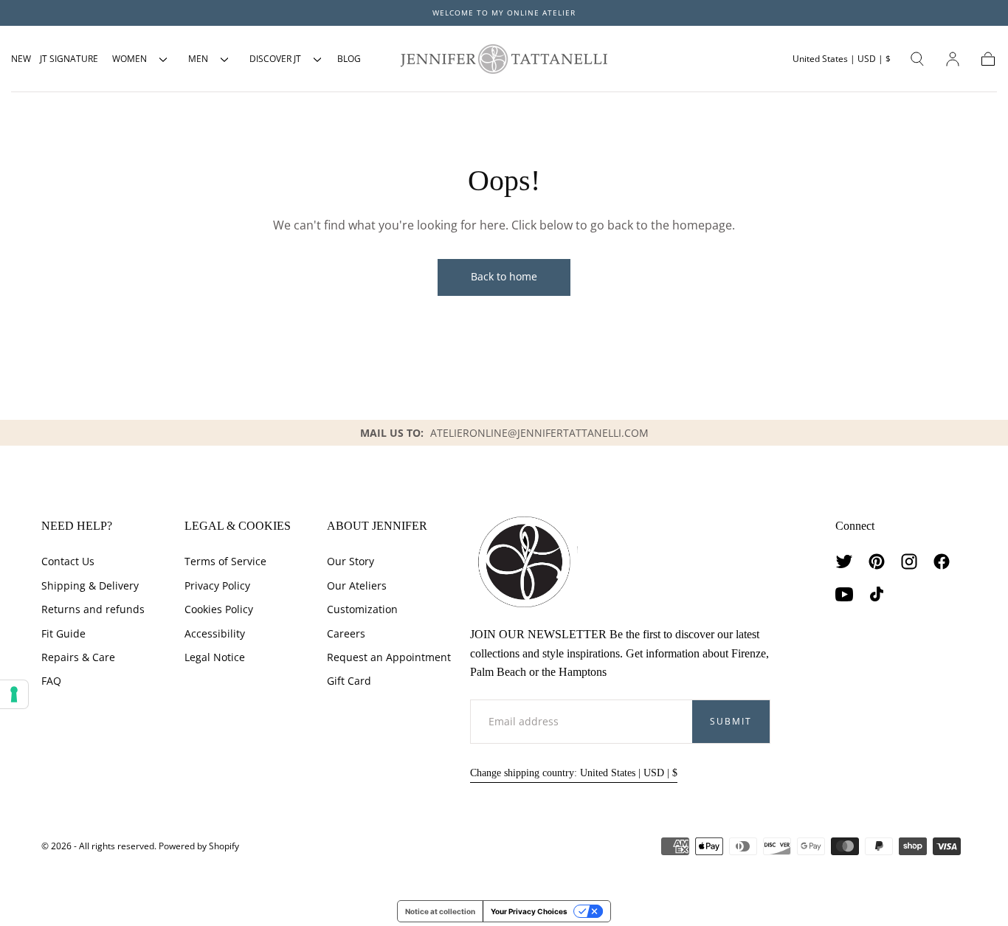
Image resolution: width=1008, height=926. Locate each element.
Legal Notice (214, 657)
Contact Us (67, 561)
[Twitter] (844, 561)
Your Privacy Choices (529, 911)
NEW (21, 58)
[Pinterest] (876, 561)
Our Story (350, 561)
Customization (362, 609)
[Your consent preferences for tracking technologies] (14, 694)
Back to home (504, 276)
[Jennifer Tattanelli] (524, 561)
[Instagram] (909, 561)
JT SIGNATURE (69, 58)
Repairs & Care (78, 657)
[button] (842, 59)
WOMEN (129, 58)
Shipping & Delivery (90, 585)
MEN (198, 58)
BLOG (349, 58)
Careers (346, 633)
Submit (731, 721)
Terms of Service (225, 561)
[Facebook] (941, 561)
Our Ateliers (357, 585)
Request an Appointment (389, 657)
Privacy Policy (217, 585)
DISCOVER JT (275, 58)
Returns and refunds (93, 609)
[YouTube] (844, 594)
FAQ (51, 681)
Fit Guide (63, 633)
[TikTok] (876, 594)
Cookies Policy (218, 609)
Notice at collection (440, 911)
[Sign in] (953, 59)
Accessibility (214, 633)
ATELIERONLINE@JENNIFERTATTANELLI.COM (539, 433)
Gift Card (349, 681)
